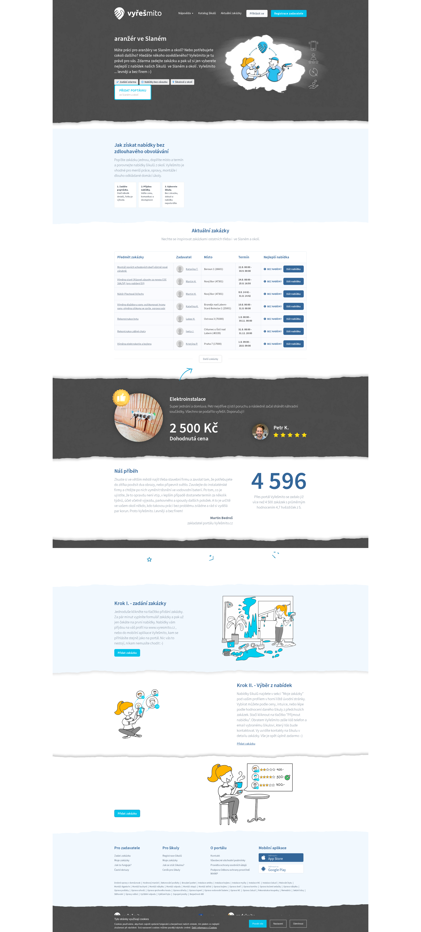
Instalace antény (205, 882)
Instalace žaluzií (270, 882)
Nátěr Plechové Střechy (130, 293)
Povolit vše (257, 923)
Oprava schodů (138, 890)
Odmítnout (298, 923)
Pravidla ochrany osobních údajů (228, 865)
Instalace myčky (239, 882)
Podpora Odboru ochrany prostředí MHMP (230, 871)
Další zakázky (210, 359)
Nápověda (184, 13)
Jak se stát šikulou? (173, 865)
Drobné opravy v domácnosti (127, 882)
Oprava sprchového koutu (159, 890)
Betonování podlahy (170, 882)
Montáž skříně (205, 886)
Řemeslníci (286, 890)
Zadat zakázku (122, 855)
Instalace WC (254, 882)
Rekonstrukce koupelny (268, 890)
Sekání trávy (298, 890)
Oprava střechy (180, 890)
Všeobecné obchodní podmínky (227, 860)
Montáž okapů (189, 886)
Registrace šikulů (172, 855)
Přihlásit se (257, 13)
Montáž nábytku (156, 886)
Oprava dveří (235, 886)
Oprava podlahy (121, 890)
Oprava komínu (250, 886)
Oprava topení (195, 890)
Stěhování (118, 894)
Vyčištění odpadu (148, 894)
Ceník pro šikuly (171, 869)
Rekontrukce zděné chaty (131, 331)
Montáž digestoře (122, 886)
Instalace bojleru (222, 882)
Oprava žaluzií (249, 890)
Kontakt (215, 855)
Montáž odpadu (173, 886)
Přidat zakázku (127, 653)
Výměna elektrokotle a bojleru (134, 343)
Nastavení (278, 923)
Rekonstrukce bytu (127, 318)
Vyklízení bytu (164, 894)
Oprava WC (235, 890)
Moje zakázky (121, 860)
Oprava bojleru (220, 886)
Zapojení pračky (180, 894)
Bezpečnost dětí (197, 894)
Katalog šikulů (207, 13)
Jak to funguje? (123, 865)
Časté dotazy (121, 869)
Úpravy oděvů (132, 894)
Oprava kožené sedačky (270, 886)
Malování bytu (285, 882)
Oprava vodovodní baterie (216, 890)
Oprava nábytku (290, 886)
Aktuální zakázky (231, 13)
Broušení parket (189, 882)
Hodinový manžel (151, 882)
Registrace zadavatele (288, 13)
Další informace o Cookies (204, 927)
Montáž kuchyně (139, 886)
